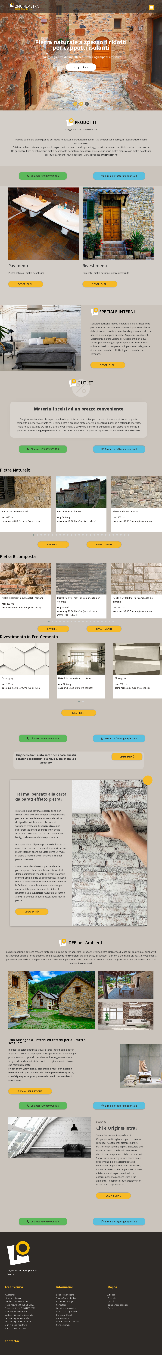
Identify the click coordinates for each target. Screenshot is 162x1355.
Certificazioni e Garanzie (16, 1301)
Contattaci (61, 1304)
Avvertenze (10, 1294)
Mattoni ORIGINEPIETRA (16, 1311)
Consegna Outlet (64, 1314)
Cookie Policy (62, 1318)
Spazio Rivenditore (65, 1294)
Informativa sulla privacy (67, 1321)
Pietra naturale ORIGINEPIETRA (19, 1304)
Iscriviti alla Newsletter (66, 1308)
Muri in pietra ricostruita (16, 1324)
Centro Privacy (63, 1324)
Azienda (111, 1294)
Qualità (110, 1301)
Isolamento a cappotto (117, 1304)
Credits (10, 1274)
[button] (151, 7)
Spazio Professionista (66, 1298)
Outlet (110, 1308)
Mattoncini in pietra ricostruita (19, 1314)
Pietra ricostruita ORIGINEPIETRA (20, 1308)
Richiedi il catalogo (65, 1301)
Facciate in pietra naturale (17, 1318)
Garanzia (111, 1298)
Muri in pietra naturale (15, 1328)
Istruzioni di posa (13, 1298)
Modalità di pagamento (67, 1311)
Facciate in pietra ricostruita (18, 1321)
